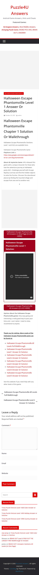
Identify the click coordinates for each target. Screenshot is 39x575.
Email (4, 463)
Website (5, 473)
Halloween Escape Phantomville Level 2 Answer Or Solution (19, 401)
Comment (6, 425)
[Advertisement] (19, 70)
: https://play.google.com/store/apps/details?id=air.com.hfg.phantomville (19, 155)
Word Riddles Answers (27, 27)
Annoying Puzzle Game (10, 30)
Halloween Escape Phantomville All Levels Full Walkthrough (20, 393)
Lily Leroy (5, 533)
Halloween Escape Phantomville (14, 93)
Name (4, 453)
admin (20, 115)
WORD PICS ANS (25, 30)
